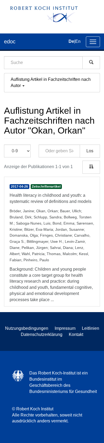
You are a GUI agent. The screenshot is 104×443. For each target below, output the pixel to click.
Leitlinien (90, 328)
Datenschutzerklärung (41, 334)
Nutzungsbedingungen (26, 328)
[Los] (91, 62)
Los (89, 151)
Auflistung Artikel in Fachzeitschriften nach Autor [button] (51, 82)
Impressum (65, 328)
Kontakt (76, 334)
